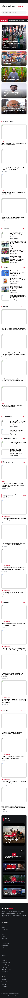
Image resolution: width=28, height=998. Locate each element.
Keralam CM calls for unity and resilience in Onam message (12, 78)
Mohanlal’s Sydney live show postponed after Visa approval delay (13, 624)
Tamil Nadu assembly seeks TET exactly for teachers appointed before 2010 (13, 94)
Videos (3, 958)
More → (25, 228)
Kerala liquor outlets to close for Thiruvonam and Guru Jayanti (13, 43)
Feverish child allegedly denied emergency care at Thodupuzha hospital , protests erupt (13, 354)
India (2, 925)
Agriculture (4, 938)
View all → (24, 121)
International (4, 929)
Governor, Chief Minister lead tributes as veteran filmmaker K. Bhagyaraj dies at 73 (13, 649)
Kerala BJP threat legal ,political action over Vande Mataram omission (12, 757)
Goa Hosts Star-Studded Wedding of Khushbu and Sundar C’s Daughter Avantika (12, 674)
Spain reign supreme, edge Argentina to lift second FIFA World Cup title (18, 296)
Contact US (4, 960)
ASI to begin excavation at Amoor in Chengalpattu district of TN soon (17, 430)
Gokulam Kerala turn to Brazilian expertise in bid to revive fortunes (17, 280)
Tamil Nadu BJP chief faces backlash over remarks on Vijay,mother (13, 782)
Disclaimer (4, 967)
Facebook (3, 979)
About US (3, 955)
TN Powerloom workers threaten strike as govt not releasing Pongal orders (17, 250)
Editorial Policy (5, 965)
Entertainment (5, 943)
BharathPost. (12, 7)
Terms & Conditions (6, 969)
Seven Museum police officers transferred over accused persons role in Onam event (14, 62)
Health (3, 934)
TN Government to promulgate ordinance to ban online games (13, 519)
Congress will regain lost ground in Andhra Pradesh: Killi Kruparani (11, 732)
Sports (3, 931)
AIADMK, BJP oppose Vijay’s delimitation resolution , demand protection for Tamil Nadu (13, 807)
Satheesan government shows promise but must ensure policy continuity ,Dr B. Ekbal (14, 110)
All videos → (21, 819)
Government (4, 945)
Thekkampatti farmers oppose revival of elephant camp (18, 443)
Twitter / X (4, 982)
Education (3, 941)
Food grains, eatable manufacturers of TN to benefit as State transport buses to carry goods (17, 258)
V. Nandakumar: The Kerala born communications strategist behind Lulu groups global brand (18, 234)
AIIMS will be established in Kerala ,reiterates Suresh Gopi (11, 405)
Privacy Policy (4, 971)
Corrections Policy (5, 962)
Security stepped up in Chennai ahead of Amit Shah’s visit (13, 193)
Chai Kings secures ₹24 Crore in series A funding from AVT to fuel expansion (18, 242)
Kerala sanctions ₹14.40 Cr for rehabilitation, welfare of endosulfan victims (12, 380)
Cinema (3, 936)
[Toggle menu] (3, 17)
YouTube (3, 984)
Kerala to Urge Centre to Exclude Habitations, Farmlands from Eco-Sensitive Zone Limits (17, 451)
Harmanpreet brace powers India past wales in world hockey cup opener (17, 272)
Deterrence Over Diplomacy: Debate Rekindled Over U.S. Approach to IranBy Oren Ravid (12, 485)
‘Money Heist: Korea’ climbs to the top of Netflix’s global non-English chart (13, 543)
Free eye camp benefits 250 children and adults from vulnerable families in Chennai (13, 328)
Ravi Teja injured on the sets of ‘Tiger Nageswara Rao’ (12, 593)
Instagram (4, 986)
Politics (3, 927)
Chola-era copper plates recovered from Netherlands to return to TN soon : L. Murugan (18, 422)
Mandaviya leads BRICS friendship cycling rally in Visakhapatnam (13, 143)
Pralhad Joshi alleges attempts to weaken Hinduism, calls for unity (13, 168)
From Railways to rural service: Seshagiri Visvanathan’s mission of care (13, 217)
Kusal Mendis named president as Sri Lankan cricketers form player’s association (16, 288)
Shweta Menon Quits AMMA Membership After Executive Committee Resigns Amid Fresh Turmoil (13, 700)
